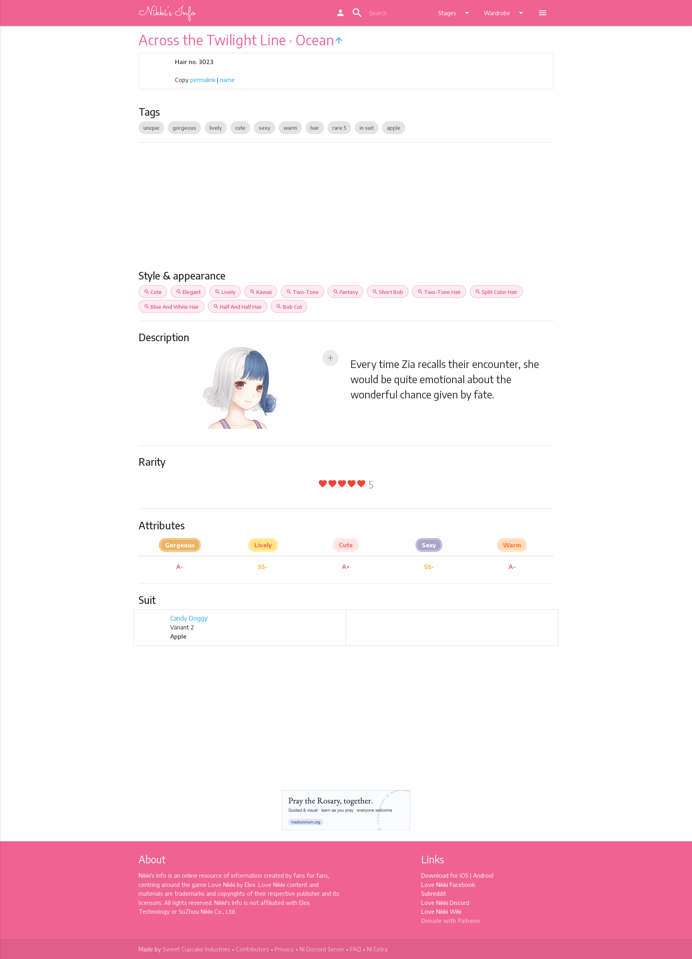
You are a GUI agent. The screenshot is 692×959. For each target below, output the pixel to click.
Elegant (188, 292)
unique (151, 128)
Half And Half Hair (237, 307)
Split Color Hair (496, 292)
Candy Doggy (188, 618)
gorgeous (184, 128)
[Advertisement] (346, 209)
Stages (455, 13)
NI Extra (377, 949)
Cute (153, 292)
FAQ (355, 949)
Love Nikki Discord (445, 902)
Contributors (252, 949)
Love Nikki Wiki (441, 911)
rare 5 (339, 128)
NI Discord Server (322, 949)
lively (215, 128)
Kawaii (260, 292)
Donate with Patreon (450, 920)
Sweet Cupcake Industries (196, 949)
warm (290, 128)
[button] (330, 358)
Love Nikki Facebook (448, 884)
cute (240, 128)
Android (483, 875)
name (227, 79)
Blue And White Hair (171, 307)
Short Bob (387, 292)
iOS (464, 875)
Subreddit (433, 893)
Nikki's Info (167, 13)
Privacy (284, 949)
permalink (202, 79)
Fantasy (345, 292)
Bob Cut (289, 307)
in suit (367, 128)
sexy (264, 128)
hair (314, 128)
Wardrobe (505, 13)
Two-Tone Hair (439, 292)
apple (393, 128)
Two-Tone (302, 292)
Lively (225, 292)
